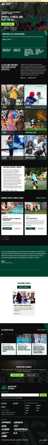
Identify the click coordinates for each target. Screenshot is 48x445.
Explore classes (31, 375)
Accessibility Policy (25, 440)
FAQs (26, 413)
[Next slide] (6, 238)
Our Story (28, 405)
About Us (23, 78)
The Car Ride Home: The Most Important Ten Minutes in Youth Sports (29, 52)
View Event (16, 313)
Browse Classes (7, 228)
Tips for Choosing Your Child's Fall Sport (40, 52)
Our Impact (38, 405)
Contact (3, 407)
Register (30, 228)
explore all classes (8, 28)
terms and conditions (18, 397)
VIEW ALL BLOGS (41, 330)
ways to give (13, 190)
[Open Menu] (46, 4)
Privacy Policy (18, 440)
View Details (17, 228)
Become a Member (7, 24)
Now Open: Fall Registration (6, 50)
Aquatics (19, 344)
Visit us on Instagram (42, 440)
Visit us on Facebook (40, 440)
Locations (15, 403)
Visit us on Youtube (46, 440)
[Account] (41, 4)
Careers (27, 408)
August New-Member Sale (17, 50)
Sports (3, 344)
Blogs (37, 410)
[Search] (43, 4)
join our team (31, 78)
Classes (38, 408)
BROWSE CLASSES (6, 39)
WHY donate (6, 190)
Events (27, 410)
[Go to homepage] (6, 4)
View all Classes (40, 198)
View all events (23, 287)
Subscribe (43, 395)
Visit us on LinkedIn (44, 440)
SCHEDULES (4, 403)
